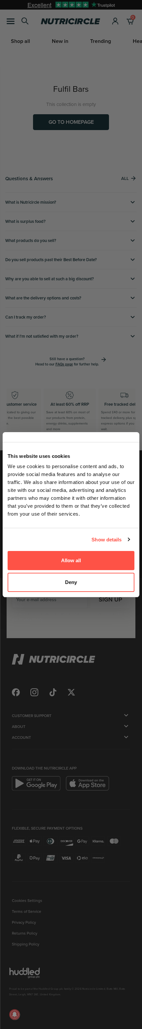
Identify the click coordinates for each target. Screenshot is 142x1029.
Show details (106, 539)
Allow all (71, 560)
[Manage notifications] (14, 1014)
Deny (71, 582)
